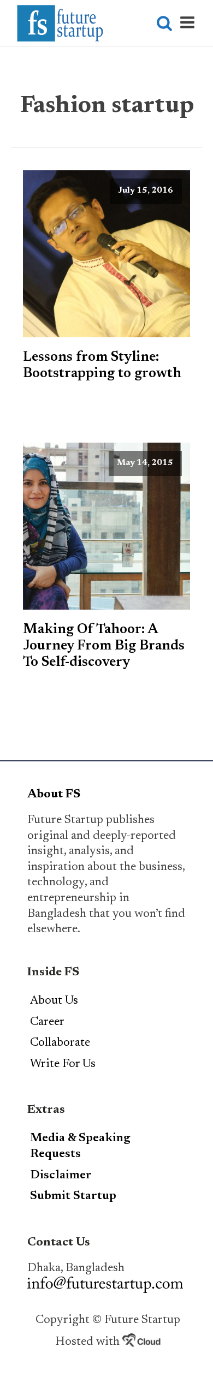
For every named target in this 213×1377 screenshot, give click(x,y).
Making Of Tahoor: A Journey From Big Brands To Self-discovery (104, 646)
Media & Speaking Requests (80, 1146)
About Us (54, 1001)
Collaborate (60, 1043)
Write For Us (63, 1064)
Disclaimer (61, 1176)
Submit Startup (73, 1196)
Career (47, 1022)
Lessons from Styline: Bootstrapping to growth (102, 365)
